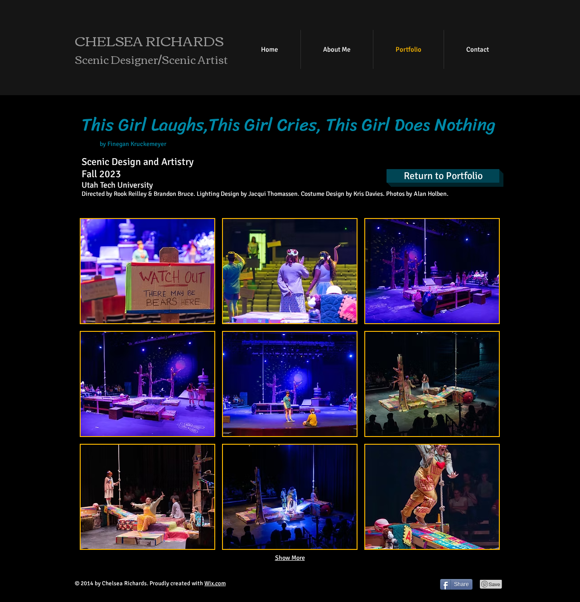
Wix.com (215, 583)
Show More (290, 558)
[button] (147, 271)
